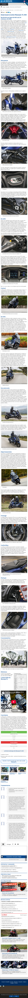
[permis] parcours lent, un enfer (8, 916)
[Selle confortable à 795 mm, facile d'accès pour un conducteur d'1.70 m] (14, 573)
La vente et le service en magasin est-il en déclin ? (12, 923)
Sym (26, 22)
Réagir (3, 12)
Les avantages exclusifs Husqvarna (8, 876)
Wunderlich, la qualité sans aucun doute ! (9, 877)
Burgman (12, 29)
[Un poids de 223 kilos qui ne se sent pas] (14, 312)
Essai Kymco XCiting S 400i (22, 773)
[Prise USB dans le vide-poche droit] (14, 602)
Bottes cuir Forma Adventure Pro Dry (9, 905)
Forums (16, 983)
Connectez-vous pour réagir (13, 856)
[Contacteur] (14, 188)
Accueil (3, 981)
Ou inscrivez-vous (14, 859)
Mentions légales (16, 990)
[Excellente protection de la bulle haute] (14, 448)
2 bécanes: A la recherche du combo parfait (10, 921)
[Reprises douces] (14, 384)
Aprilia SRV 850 (11, 31)
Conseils (20, 981)
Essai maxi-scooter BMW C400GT (4, 773)
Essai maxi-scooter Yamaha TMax (13, 773)
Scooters (7, 7)
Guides (24, 981)
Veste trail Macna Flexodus (7, 912)
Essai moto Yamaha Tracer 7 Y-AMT (9, 869)
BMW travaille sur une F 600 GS (8, 907)
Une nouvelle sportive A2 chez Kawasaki (10, 871)
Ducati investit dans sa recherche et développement (12, 867)
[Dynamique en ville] (14, 350)
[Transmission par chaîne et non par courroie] (14, 215)
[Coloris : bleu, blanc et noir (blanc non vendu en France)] (14, 668)
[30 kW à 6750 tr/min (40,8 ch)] (14, 421)
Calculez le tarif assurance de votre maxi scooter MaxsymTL (13, 761)
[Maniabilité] (14, 486)
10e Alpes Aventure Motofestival (8, 903)
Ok (11, 996)
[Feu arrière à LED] (14, 139)
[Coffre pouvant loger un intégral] (14, 629)
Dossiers (16, 981)
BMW (24, 3)
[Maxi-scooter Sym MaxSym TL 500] (14, 56)
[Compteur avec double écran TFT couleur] (14, 282)
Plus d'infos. (25, 994)
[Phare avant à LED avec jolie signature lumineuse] (14, 110)
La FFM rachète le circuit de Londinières (9, 908)
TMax (2, 29)
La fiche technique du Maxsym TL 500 (14, 751)
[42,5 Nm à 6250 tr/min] (14, 511)
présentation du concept (11, 36)
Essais (4, 4)
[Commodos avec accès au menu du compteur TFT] (14, 252)
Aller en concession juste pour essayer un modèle (11, 918)
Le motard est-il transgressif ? (8, 927)
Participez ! (23, 914)
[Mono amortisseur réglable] (14, 163)
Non (16, 996)
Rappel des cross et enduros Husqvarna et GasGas (11, 910)
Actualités (8, 981)
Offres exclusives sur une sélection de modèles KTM (11, 875)
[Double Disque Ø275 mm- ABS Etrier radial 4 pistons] (14, 541)
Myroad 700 (21, 30)
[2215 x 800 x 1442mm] (14, 87)
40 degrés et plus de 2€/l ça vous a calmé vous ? (11, 925)
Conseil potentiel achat (7, 920)
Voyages (12, 983)
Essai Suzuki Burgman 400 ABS (4, 782)
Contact (21, 990)
